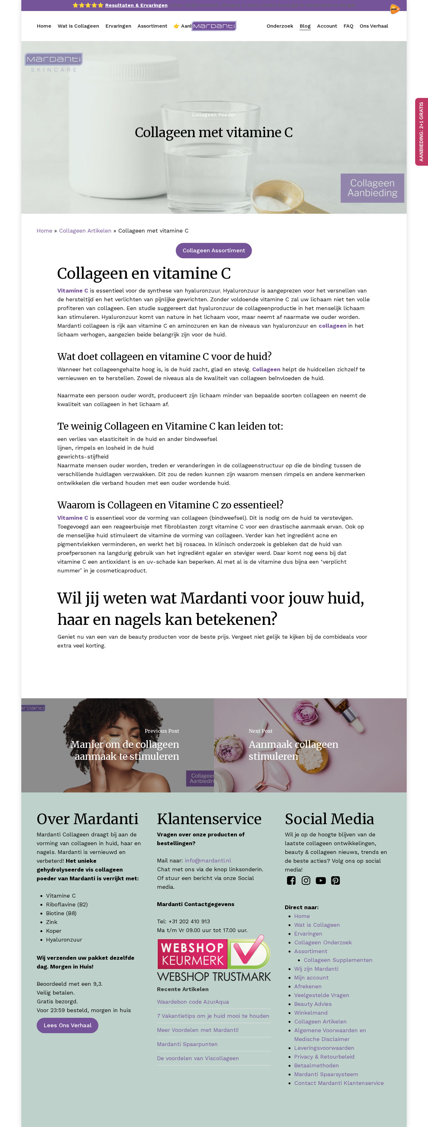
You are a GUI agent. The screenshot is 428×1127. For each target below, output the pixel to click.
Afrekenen (308, 986)
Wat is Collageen (317, 924)
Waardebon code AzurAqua (193, 1001)
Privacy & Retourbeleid (324, 1056)
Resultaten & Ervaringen (136, 5)
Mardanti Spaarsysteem (326, 1074)
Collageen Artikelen (85, 230)
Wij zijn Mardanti (316, 968)
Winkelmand (311, 1012)
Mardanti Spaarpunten (187, 1044)
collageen (333, 325)
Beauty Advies (313, 1004)
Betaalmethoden (316, 1065)
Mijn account (311, 977)
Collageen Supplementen (338, 960)
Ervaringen (308, 933)
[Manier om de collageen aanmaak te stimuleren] (117, 745)
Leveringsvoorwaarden (324, 1047)
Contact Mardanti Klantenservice (339, 1083)
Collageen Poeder (214, 115)
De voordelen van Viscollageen (198, 1058)
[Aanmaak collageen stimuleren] (311, 745)
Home (44, 230)
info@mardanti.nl (208, 860)
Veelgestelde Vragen (321, 995)
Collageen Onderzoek (323, 942)
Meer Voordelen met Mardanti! (197, 1030)
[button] (214, 250)
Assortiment (310, 951)
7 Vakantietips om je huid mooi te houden (213, 1015)
